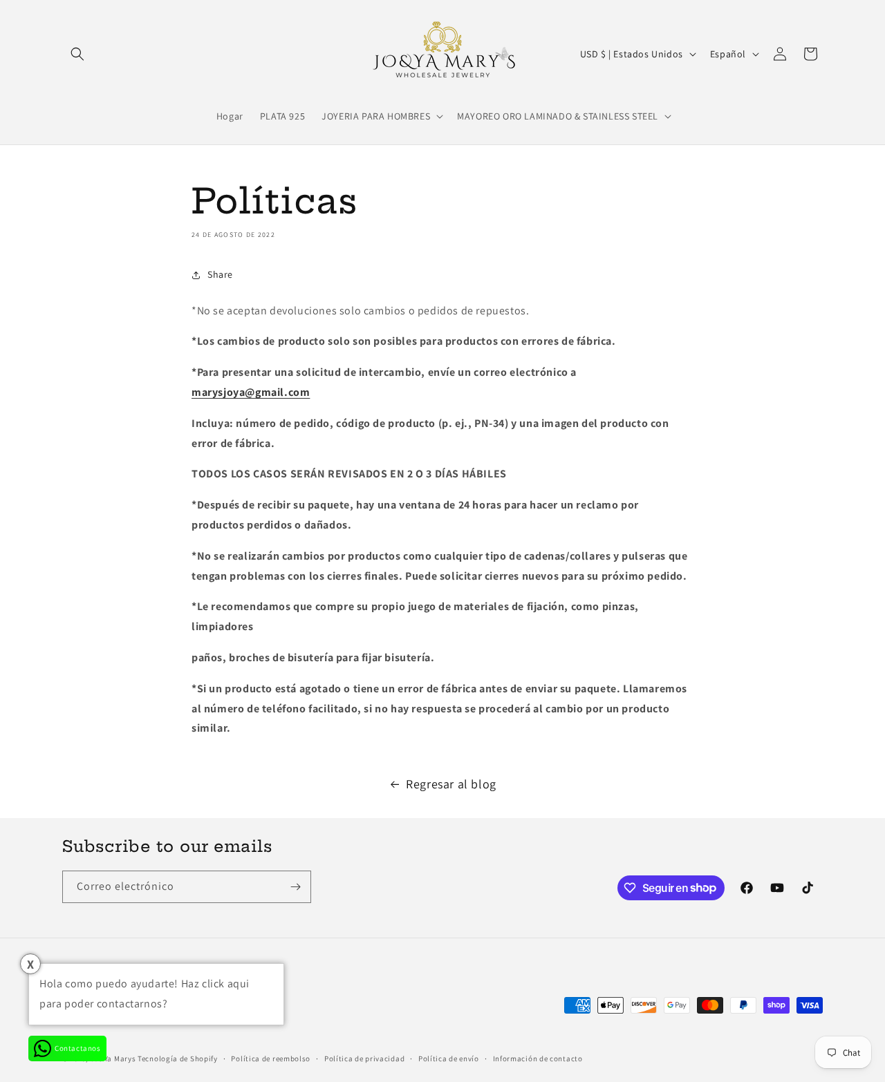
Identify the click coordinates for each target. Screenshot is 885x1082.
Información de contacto (538, 1058)
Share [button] (220, 274)
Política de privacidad (364, 1058)
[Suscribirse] (295, 887)
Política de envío (448, 1058)
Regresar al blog (451, 784)
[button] (77, 54)
